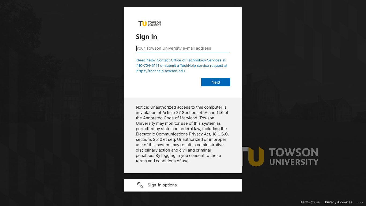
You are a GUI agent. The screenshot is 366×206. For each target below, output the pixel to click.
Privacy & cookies (338, 202)
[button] (183, 185)
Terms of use (310, 202)
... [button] (360, 201)
